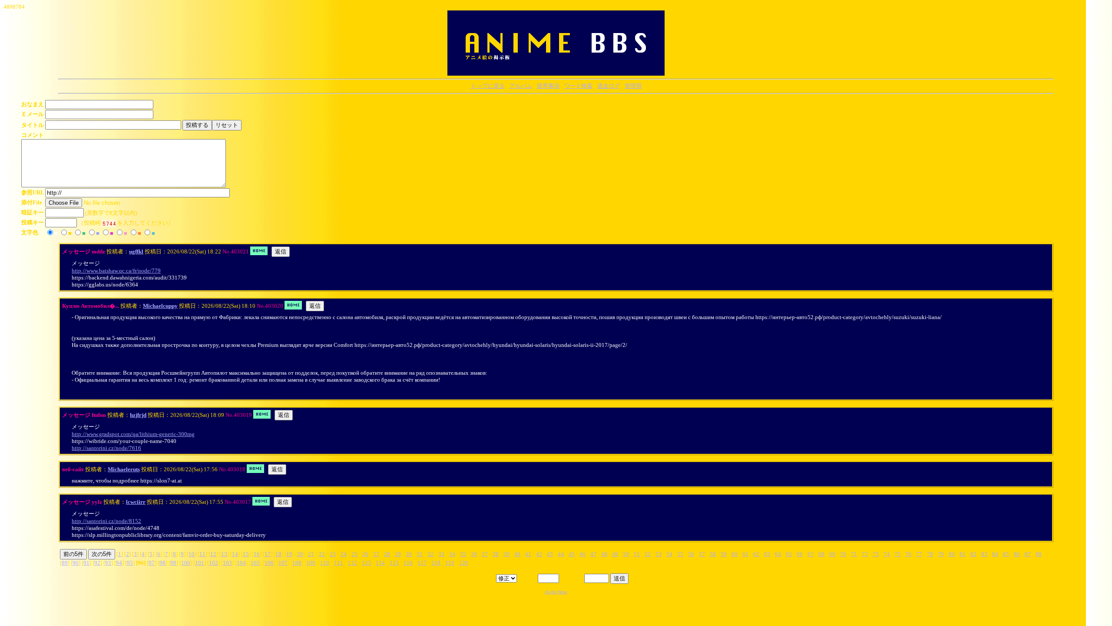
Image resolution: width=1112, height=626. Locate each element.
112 (352, 562)
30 (409, 554)
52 (648, 554)
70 (843, 554)
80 (952, 554)
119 (449, 562)
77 (919, 554)
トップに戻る (488, 86)
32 (430, 554)
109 (310, 562)
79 (941, 554)
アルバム (521, 86)
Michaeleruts (124, 469)
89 (65, 562)
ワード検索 (578, 86)
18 (278, 554)
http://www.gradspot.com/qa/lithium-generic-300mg (133, 434)
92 (97, 562)
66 (800, 554)
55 (680, 554)
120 (463, 562)
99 (173, 562)
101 (199, 562)
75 (897, 554)
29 (398, 554)
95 (130, 562)
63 (767, 554)
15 (246, 554)
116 (408, 562)
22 (322, 554)
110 (324, 562)
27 (376, 554)
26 (365, 554)
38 (496, 554)
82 (973, 554)
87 (1028, 554)
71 (854, 554)
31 (420, 554)
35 (463, 554)
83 (984, 554)
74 (887, 554)
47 (593, 554)
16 (257, 554)
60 (734, 554)
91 (86, 562)
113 (366, 562)
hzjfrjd (138, 415)
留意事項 (548, 86)
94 (119, 562)
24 (344, 554)
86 (1017, 554)
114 (380, 562)
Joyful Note (556, 591)
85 (1006, 554)
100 (185, 562)
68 (821, 554)
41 (528, 554)
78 (930, 554)
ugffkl (136, 251)
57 (702, 554)
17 (268, 554)
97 (152, 562)
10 (192, 554)
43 (550, 554)
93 (108, 562)
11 (202, 554)
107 (283, 562)
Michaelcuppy (160, 306)
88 (1039, 554)
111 (338, 562)
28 (387, 554)
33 (441, 554)
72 (865, 554)
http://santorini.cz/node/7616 (106, 448)
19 (289, 554)
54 (669, 554)
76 (908, 554)
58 (713, 554)
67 (811, 554)
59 (724, 554)
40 (517, 554)
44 (561, 554)
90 (76, 562)
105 (255, 562)
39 (506, 554)
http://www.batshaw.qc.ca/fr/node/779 (116, 270)
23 (333, 554)
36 (474, 554)
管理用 (633, 86)
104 (241, 562)
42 (539, 554)
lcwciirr (136, 502)
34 (452, 554)
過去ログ (608, 86)
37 (485, 554)
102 (213, 562)
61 (745, 554)
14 (235, 554)
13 (224, 554)
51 (637, 554)
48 (604, 554)
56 (691, 554)
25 (354, 554)
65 (789, 554)
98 (162, 562)
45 (572, 554)
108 (296, 562)
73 (876, 554)
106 (269, 562)
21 (311, 554)
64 (778, 554)
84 (995, 554)
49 (615, 554)
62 (756, 554)
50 (626, 554)
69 (832, 554)
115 (394, 562)
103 (227, 562)
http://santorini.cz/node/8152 (106, 521)
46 (582, 554)
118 (435, 562)
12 (213, 554)
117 (422, 562)
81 (963, 554)
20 (300, 554)
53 (658, 554)
